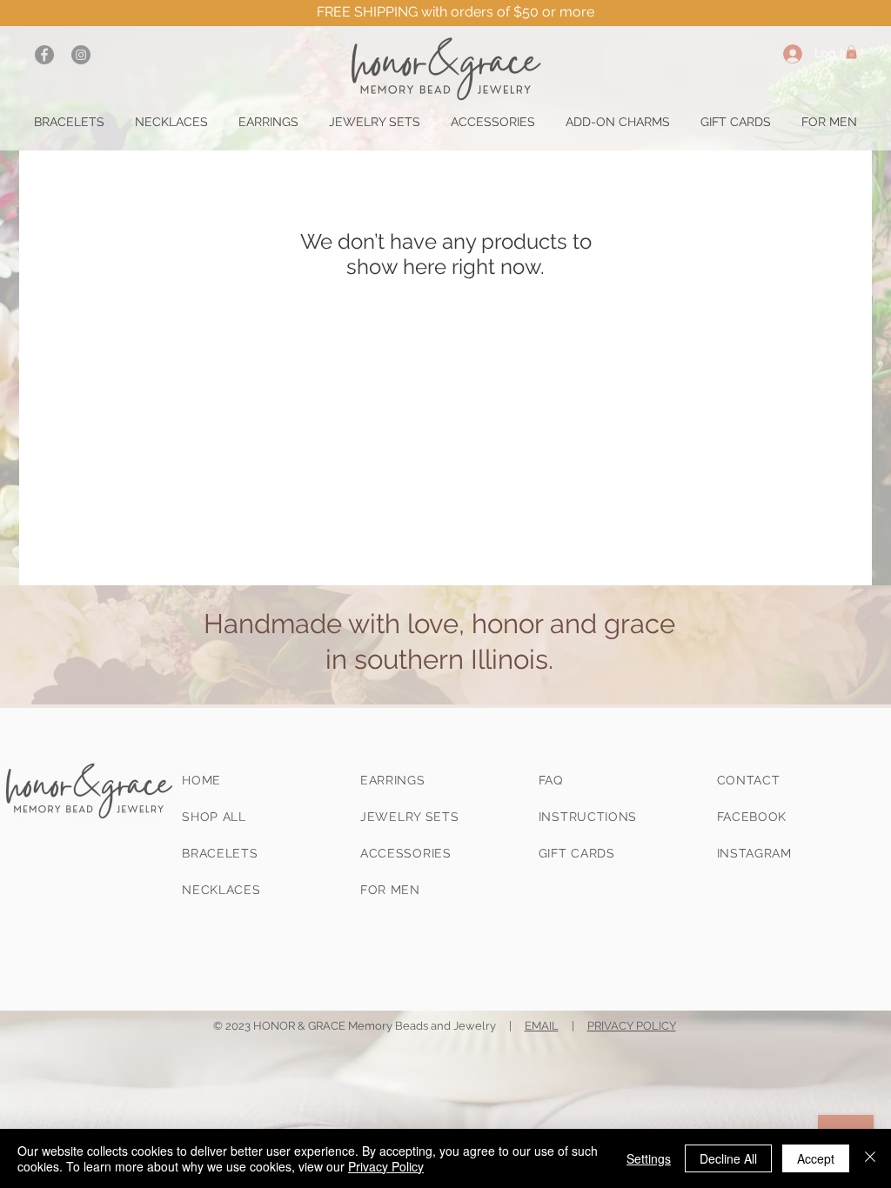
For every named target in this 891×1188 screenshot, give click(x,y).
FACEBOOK (752, 817)
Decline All (728, 1158)
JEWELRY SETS (409, 817)
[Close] (870, 1158)
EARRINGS (392, 780)
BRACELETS (220, 853)
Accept (815, 1158)
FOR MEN (390, 890)
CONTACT (748, 780)
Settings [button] (648, 1158)
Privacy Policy (386, 1166)
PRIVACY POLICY (631, 1025)
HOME (201, 780)
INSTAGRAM (754, 853)
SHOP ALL (214, 817)
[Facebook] (44, 54)
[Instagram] (80, 54)
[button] (851, 52)
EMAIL (542, 1025)
